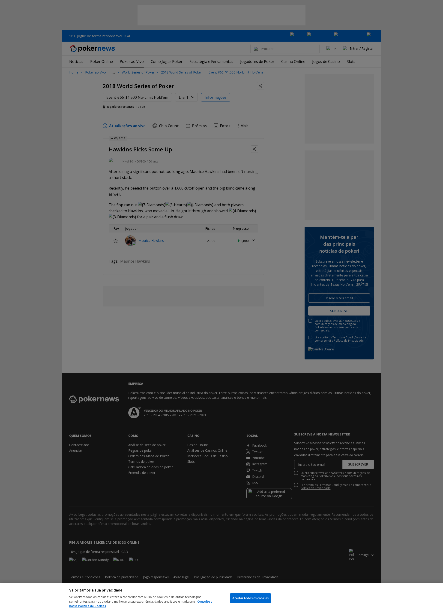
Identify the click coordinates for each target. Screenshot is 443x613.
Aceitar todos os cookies (250, 598)
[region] (221, 598)
